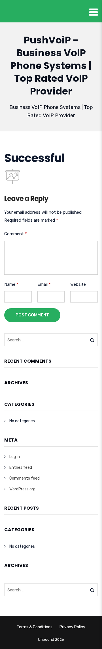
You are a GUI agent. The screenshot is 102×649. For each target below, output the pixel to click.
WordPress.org (22, 489)
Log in (14, 456)
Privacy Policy (72, 627)
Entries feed (20, 467)
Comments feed (24, 478)
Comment (15, 233)
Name (11, 284)
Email (44, 284)
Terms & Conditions (34, 627)
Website (78, 284)
